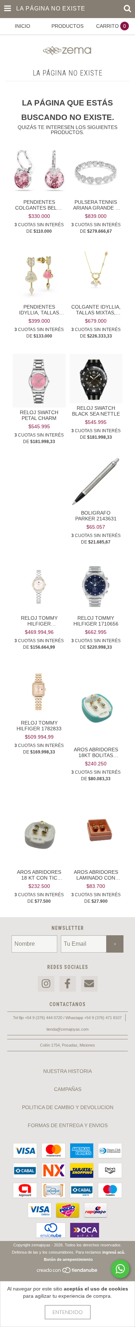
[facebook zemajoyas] (67, 984)
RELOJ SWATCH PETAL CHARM (39, 415)
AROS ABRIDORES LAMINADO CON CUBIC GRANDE (96, 875)
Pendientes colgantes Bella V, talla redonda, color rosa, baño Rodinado (39, 205)
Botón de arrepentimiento (68, 1259)
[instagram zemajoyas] (46, 984)
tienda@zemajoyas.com (67, 1029)
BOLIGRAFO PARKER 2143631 (96, 515)
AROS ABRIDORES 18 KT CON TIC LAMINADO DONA (39, 875)
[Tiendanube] (67, 1272)
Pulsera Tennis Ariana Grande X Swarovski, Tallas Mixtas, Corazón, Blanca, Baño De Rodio (96, 205)
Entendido (68, 1312)
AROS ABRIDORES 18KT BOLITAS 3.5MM (96, 752)
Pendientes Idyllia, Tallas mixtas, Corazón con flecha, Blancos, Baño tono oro (39, 309)
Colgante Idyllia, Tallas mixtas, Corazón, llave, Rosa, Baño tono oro (96, 309)
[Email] (89, 984)
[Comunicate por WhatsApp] (120, 1268)
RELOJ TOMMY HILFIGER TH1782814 (39, 621)
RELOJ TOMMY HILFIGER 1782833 (39, 725)
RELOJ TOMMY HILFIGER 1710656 (95, 621)
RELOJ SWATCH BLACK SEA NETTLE (96, 411)
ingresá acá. (113, 1252)
